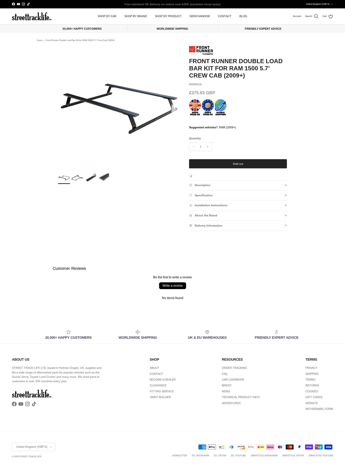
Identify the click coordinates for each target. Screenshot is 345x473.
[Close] (267, 187)
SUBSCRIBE (222, 279)
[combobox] (222, 244)
